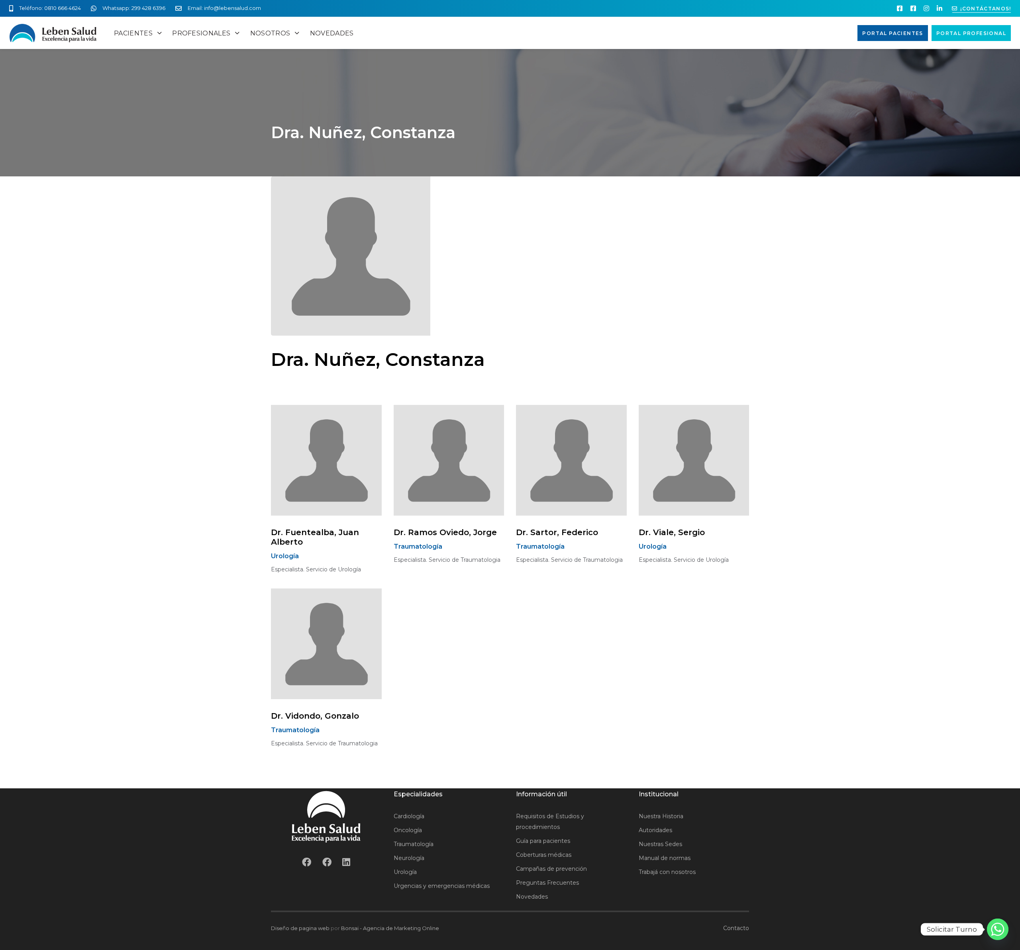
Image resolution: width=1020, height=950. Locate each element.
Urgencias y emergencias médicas (442, 885)
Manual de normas (664, 858)
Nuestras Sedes (660, 844)
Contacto (736, 928)
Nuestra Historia (661, 816)
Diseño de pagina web (300, 928)
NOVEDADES (332, 33)
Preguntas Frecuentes (547, 882)
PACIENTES (133, 33)
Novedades (532, 896)
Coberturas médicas (543, 854)
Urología (405, 872)
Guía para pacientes (543, 840)
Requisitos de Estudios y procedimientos (550, 822)
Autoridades (655, 830)
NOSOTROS (270, 33)
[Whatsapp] (997, 929)
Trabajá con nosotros (667, 872)
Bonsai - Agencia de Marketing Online (390, 928)
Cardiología (409, 816)
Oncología (408, 830)
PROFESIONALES (201, 33)
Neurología (409, 858)
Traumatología (414, 844)
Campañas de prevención (551, 868)
